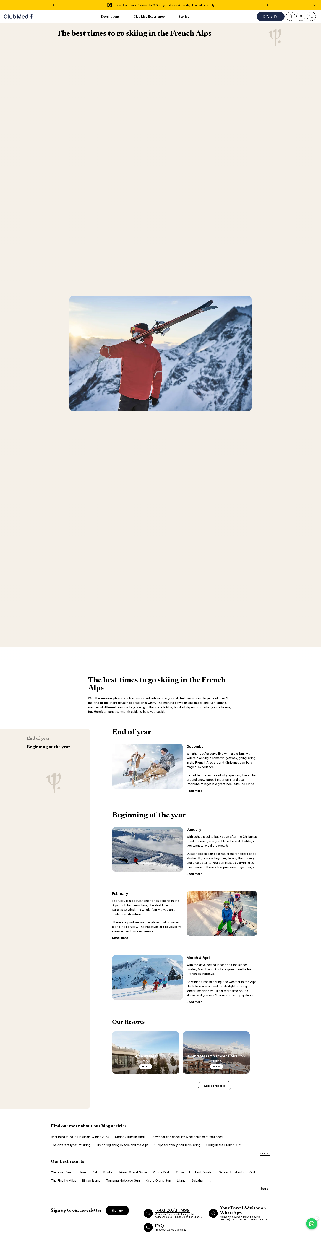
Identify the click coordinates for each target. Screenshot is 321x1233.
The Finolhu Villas (63, 1180)
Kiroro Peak (161, 1172)
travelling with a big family (229, 753)
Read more (194, 791)
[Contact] (311, 16)
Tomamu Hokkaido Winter (194, 1172)
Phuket (108, 1172)
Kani (83, 1172)
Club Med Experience (149, 16)
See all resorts (214, 1086)
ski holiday (183, 698)
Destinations (110, 16)
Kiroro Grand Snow (133, 1172)
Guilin (253, 1172)
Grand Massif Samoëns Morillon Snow (236, 1180)
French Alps (204, 762)
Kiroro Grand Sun (158, 1180)
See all (265, 1153)
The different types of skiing (70, 1145)
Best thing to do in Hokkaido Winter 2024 (80, 1137)
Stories (184, 16)
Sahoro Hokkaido (231, 1172)
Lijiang (181, 1180)
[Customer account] (300, 16)
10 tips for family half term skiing (177, 1145)
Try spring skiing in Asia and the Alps (122, 1145)
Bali (94, 1172)
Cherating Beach (62, 1172)
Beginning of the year (48, 747)
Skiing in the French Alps (224, 1145)
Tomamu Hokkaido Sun (123, 1180)
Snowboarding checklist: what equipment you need (186, 1137)
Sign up (117, 1210)
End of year (38, 738)
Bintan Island (91, 1180)
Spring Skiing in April (130, 1137)
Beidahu (197, 1180)
